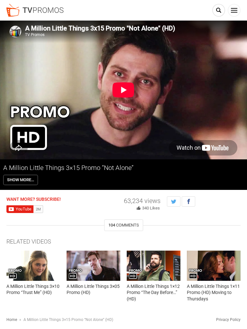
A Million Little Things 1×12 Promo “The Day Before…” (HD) (153, 292)
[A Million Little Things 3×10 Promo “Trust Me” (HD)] (33, 266)
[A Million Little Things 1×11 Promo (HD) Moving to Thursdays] (214, 266)
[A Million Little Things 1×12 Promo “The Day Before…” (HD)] (153, 266)
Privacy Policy (228, 319)
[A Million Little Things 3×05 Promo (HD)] (93, 266)
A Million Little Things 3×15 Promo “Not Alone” (68, 168)
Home (11, 319)
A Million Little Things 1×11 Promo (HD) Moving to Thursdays (213, 292)
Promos (43, 10)
